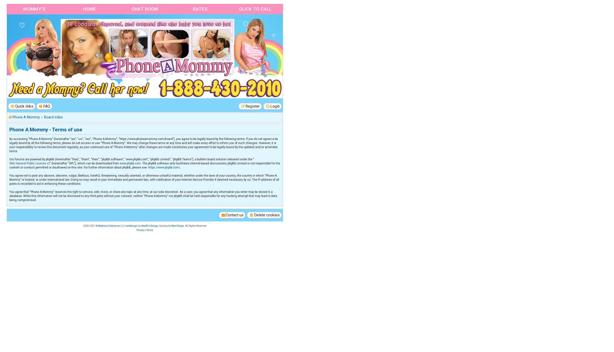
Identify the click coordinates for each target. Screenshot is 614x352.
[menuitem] (44, 106)
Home (89, 9)
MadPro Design (149, 226)
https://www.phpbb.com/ (164, 167)
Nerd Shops (177, 226)
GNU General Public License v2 (29, 163)
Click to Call (255, 9)
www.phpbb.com (130, 163)
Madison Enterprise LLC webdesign (118, 226)
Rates (200, 9)
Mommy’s (34, 9)
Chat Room (145, 9)
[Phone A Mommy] (34, 24)
